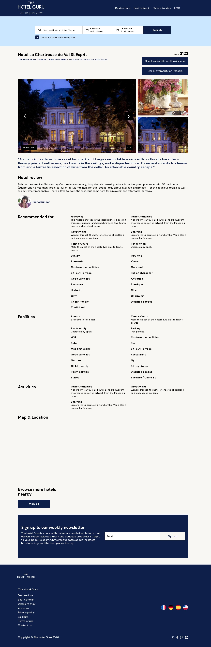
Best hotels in (142, 8)
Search (157, 30)
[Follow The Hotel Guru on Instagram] (181, 637)
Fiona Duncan (41, 202)
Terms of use (25, 621)
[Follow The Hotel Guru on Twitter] (173, 637)
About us (23, 608)
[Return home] (31, 8)
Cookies (23, 616)
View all (34, 504)
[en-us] (185, 607)
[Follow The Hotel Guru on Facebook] (177, 637)
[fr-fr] (163, 607)
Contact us (25, 625)
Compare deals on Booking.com (58, 37)
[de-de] (171, 607)
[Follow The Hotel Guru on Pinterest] (186, 637)
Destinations (123, 8)
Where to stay (162, 8)
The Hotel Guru (28, 589)
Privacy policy (26, 612)
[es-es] (178, 607)
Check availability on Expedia (165, 71)
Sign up (172, 536)
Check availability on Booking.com (165, 61)
